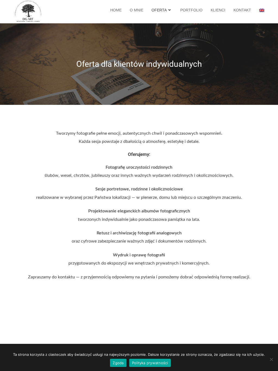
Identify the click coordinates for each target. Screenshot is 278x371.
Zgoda (118, 363)
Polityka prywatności (150, 363)
